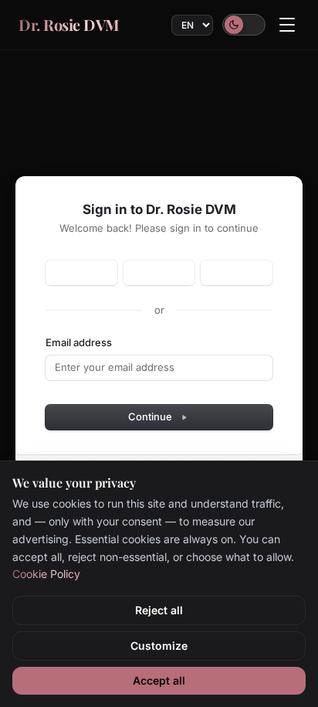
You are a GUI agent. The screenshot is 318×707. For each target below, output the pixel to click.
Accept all (159, 680)
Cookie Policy (46, 573)
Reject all (159, 610)
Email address (79, 342)
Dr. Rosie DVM (69, 24)
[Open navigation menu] (287, 24)
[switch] (244, 25)
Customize (159, 645)
